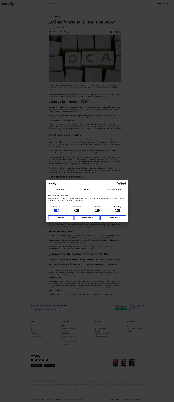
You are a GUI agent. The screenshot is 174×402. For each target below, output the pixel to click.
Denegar (61, 217)
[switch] (76, 210)
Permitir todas (113, 217)
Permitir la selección (87, 217)
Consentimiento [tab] (60, 189)
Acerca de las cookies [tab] (114, 189)
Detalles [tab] (87, 189)
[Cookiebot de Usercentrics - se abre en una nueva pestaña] (118, 183)
